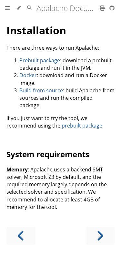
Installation (36, 30)
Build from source (41, 90)
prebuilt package (82, 125)
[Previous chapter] (20, 236)
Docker (28, 75)
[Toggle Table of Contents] (7, 8)
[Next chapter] (100, 236)
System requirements (47, 154)
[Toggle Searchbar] (29, 8)
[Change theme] (18, 8)
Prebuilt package (39, 60)
